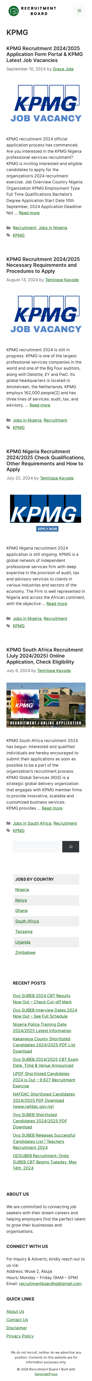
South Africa (27, 921)
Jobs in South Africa (32, 823)
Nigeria (22, 889)
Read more (29, 212)
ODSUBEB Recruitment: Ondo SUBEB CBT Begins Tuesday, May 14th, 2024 (45, 1162)
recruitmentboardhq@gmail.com (50, 1283)
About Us (15, 1311)
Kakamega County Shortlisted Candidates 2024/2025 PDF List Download (44, 1045)
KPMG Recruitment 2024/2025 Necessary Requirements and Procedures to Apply (43, 265)
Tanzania (24, 931)
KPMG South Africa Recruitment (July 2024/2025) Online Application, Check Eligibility (44, 656)
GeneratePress (46, 1374)
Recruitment (24, 227)
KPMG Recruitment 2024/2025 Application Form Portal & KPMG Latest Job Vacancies (44, 54)
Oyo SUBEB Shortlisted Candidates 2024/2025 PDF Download (40, 1121)
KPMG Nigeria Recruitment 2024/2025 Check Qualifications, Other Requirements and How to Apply (45, 460)
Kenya (21, 900)
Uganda (22, 942)
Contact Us (17, 1319)
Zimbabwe (25, 952)
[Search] (70, 846)
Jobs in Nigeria (53, 227)
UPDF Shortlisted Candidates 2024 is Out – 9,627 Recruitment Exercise (44, 1080)
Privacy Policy (20, 1336)
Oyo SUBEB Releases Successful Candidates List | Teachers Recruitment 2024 (44, 1141)
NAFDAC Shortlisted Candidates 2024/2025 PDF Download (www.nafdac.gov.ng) (44, 1100)
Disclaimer (16, 1327)
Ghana (21, 910)
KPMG (19, 235)
